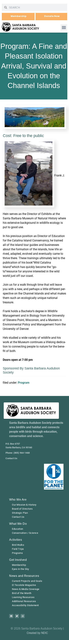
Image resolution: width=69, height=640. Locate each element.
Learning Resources (23, 597)
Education (17, 528)
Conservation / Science (25, 533)
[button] (64, 27)
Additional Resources (24, 601)
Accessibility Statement (25, 605)
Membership (19, 565)
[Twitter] (17, 616)
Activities (15, 539)
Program (23, 382)
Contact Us (18, 516)
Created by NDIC (37, 633)
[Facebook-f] (11, 616)
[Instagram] (23, 616)
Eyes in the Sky (20, 569)
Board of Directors (22, 508)
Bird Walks (18, 544)
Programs (17, 553)
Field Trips (18, 549)
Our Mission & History (24, 504)
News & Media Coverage (25, 589)
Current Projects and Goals (27, 581)
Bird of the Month (21, 593)
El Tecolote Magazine (24, 585)
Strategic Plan (20, 512)
